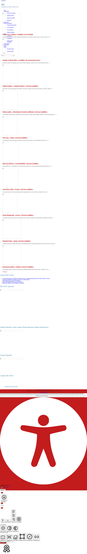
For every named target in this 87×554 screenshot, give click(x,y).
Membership (6, 11)
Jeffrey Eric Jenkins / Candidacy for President (18, 34)
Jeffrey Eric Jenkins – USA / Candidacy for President (13, 283)
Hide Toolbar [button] (3, 489)
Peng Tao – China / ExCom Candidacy (15, 137)
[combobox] (42, 395)
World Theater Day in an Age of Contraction (12, 280)
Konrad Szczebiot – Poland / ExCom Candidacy (18, 267)
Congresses (9, 35)
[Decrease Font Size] (2, 492)
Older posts (5, 271)
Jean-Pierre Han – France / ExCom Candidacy (18, 189)
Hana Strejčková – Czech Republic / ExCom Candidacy (21, 163)
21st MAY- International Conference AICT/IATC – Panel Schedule (16, 279)
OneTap (6, 487)
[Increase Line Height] (2, 503)
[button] (84, 395)
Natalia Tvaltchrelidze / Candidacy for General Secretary (21, 60)
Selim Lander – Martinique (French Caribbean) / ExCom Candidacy (25, 112)
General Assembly (10, 32)
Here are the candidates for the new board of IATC (13, 281)
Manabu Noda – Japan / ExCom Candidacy (17, 241)
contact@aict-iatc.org (11, 386)
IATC (3, 4)
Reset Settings (3, 542)
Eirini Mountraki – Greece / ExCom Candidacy (18, 215)
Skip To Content (3, 541)
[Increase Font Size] (2, 488)
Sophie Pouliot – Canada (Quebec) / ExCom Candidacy (20, 86)
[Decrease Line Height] (2, 508)
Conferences (9, 38)
